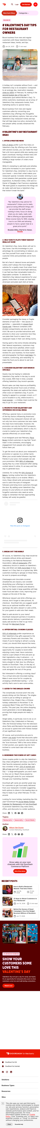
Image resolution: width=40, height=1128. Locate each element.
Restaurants (7, 820)
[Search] (12, 4)
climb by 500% (8, 93)
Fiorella (13, 183)
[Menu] (35, 4)
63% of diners (7, 145)
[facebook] (15, 813)
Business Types (8, 1085)
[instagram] (7, 1072)
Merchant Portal (18, 624)
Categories (23, 13)
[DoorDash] (4, 4)
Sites (4, 1097)
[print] (22, 813)
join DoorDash (31, 804)
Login (17, 4)
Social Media (29, 820)
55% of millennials (9, 633)
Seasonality (19, 820)
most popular (7, 400)
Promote (6, 20)
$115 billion (27, 710)
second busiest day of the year (14, 95)
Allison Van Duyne (16, 828)
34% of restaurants (19, 563)
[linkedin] (9, 813)
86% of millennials (26, 461)
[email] (19, 813)
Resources (6, 1091)
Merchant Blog (9, 13)
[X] (12, 813)
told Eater (29, 355)
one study (12, 738)
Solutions (5, 1080)
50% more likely (24, 568)
